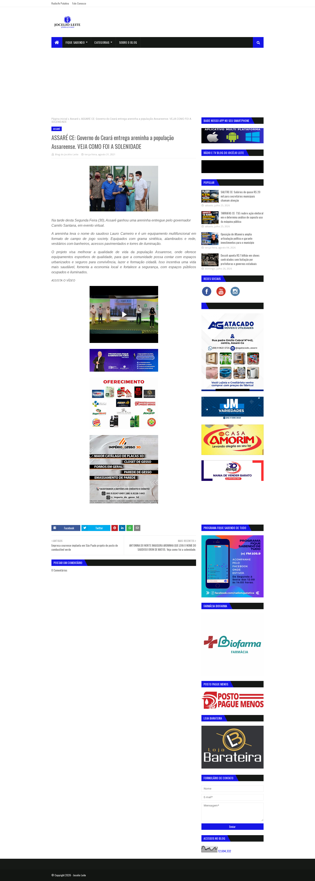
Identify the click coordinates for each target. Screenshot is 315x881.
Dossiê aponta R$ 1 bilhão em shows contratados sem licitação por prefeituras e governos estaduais (240, 259)
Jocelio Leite (79, 875)
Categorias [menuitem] (101, 42)
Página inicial (59, 118)
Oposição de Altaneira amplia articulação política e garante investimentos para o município (237, 238)
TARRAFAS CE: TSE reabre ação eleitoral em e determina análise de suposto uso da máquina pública (242, 217)
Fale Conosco (79, 3)
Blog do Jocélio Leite (66, 154)
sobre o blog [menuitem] (128, 42)
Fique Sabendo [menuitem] (75, 42)
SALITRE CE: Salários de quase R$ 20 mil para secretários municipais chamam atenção (240, 196)
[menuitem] (56, 42)
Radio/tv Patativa (60, 3)
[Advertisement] (157, 80)
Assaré (74, 118)
